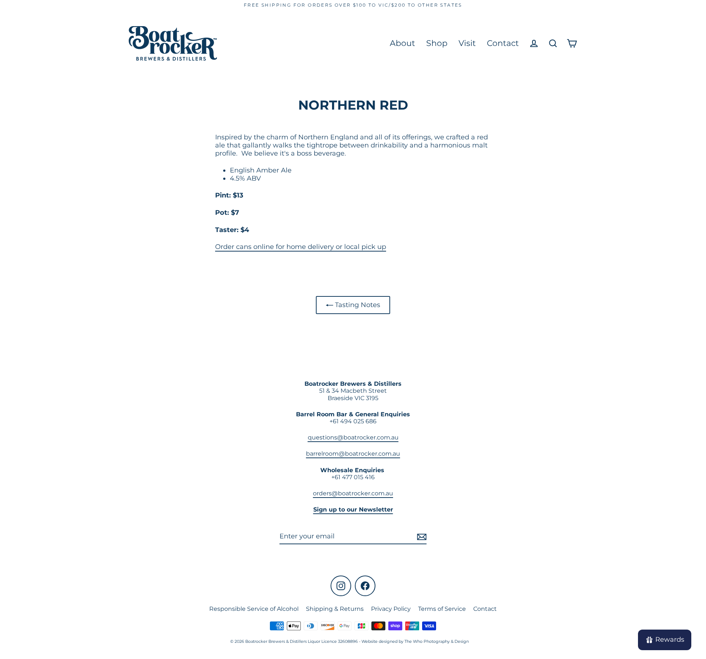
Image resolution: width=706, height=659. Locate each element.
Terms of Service (442, 608)
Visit (467, 43)
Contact (503, 43)
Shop (437, 43)
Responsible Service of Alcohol (254, 608)
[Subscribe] (421, 537)
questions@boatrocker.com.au (353, 437)
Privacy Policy (391, 608)
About (402, 43)
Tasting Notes (356, 305)
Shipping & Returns (335, 608)
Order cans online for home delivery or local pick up (300, 247)
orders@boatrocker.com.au (353, 493)
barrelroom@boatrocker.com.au (353, 453)
